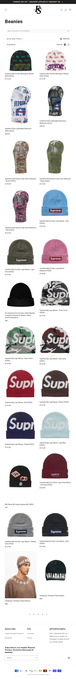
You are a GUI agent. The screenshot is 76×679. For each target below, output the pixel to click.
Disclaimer (8, 638)
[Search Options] (69, 31)
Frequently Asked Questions (14, 633)
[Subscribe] (36, 658)
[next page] (47, 614)
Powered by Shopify (44, 674)
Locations (30, 633)
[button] (6, 10)
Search (29, 638)
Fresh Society (35, 674)
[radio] (65, 45)
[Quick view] (34, 69)
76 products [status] (11, 45)
